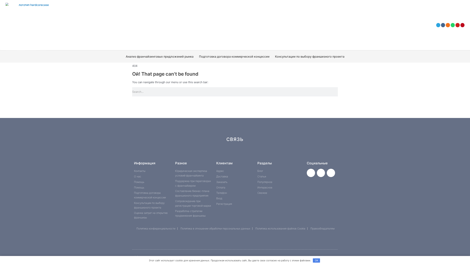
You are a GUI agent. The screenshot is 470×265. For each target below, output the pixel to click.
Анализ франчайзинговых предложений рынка (160, 56)
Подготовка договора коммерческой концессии (234, 56)
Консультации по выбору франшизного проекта (309, 56)
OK (316, 260)
